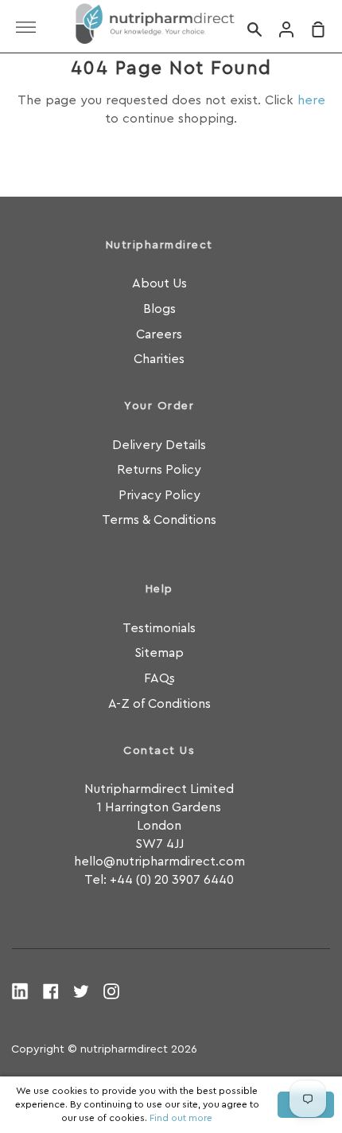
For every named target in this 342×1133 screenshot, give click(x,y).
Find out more (181, 1118)
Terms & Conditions (159, 520)
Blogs (159, 309)
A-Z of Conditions (159, 703)
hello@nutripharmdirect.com (159, 861)
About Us (159, 283)
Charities (159, 359)
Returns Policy (159, 469)
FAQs (159, 678)
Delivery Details (159, 445)
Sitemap (159, 653)
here (311, 100)
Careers (159, 334)
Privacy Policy (159, 495)
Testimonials (159, 628)
